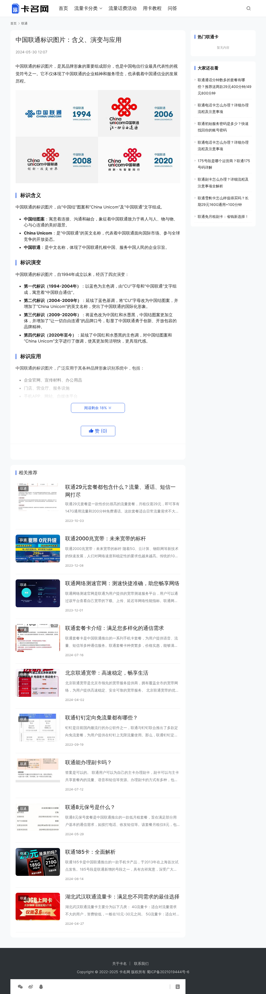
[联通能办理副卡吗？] (38, 772)
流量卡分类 (86, 8)
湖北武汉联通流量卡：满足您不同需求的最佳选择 (122, 897)
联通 (23, 488)
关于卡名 (119, 963)
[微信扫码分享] (20, 986)
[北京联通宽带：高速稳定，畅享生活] (38, 683)
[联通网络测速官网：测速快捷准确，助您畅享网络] (38, 593)
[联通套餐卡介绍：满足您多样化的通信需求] (38, 638)
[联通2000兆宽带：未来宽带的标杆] (38, 548)
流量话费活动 (123, 8)
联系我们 (141, 963)
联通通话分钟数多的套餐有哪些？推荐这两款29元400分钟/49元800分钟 (224, 86)
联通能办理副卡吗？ (88, 762)
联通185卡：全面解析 (90, 852)
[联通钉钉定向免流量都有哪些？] (38, 728)
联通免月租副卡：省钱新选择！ (223, 216)
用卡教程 (152, 8)
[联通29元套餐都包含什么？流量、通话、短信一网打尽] (38, 497)
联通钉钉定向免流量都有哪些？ (101, 717)
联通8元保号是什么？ (90, 807)
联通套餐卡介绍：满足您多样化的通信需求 (114, 628)
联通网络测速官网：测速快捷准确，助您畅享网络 (122, 583)
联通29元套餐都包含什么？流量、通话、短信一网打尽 (120, 491)
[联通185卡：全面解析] (38, 862)
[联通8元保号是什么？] (38, 817)
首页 (63, 8)
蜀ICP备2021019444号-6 (168, 972)
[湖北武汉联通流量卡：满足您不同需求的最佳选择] (38, 907)
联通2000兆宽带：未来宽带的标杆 (105, 538)
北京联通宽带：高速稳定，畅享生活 (106, 673)
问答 (172, 8)
